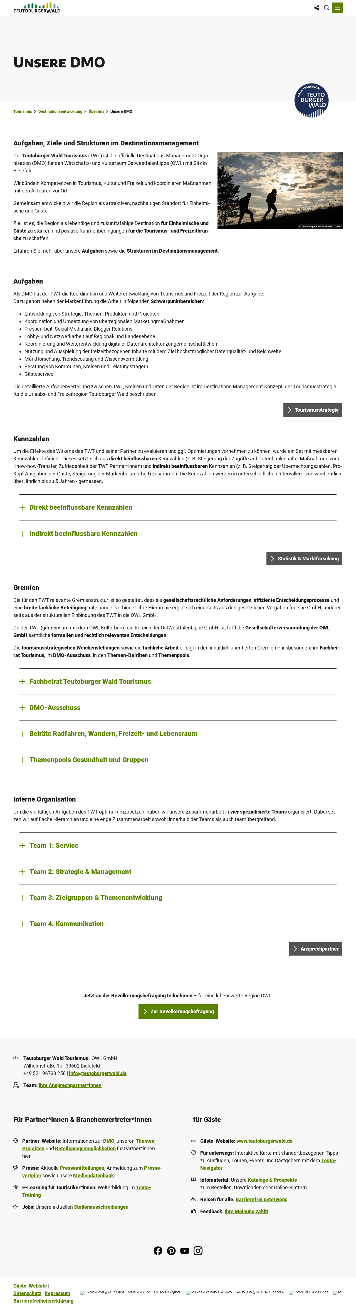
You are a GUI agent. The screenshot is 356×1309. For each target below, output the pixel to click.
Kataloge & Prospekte (272, 1180)
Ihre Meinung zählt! (246, 1211)
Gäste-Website (30, 1286)
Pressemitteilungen (82, 1168)
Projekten (33, 1148)
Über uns (96, 111)
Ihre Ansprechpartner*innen (70, 1085)
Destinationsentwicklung (60, 111)
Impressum (57, 1293)
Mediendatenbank (93, 1175)
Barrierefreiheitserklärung (43, 1301)
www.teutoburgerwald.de (264, 1141)
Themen (145, 1141)
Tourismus (22, 111)
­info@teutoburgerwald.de (98, 1073)
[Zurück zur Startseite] (37, 7)
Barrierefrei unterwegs (261, 1199)
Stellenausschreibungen (101, 1207)
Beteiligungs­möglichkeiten (85, 1148)
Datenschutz (27, 1293)
